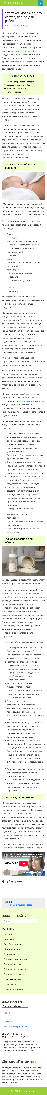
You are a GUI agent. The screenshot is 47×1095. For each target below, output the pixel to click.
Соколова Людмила (22, 25)
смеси (41, 590)
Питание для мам (12, 964)
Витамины (9, 934)
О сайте (8, 1021)
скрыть (30, 76)
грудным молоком (23, 51)
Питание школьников (14, 974)
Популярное (10, 984)
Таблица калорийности (15, 1026)
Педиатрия (9, 954)
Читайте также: (14, 92)
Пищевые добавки (13, 979)
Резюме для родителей (15, 88)
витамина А (26, 401)
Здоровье (9, 939)
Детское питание (14, 3)
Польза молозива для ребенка (18, 85)
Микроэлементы (12, 949)
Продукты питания (13, 989)
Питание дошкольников (16, 969)
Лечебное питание (13, 944)
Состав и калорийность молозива (20, 82)
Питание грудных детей (20, 905)
